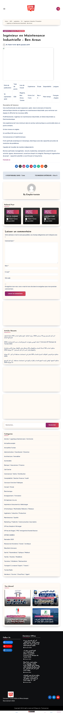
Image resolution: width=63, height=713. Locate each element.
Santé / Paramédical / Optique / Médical (17, 552)
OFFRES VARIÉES (9, 535)
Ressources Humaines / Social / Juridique (17, 544)
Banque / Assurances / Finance (14, 465)
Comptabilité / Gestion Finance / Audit (16, 478)
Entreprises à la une (10, 500)
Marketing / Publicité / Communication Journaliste (20, 522)
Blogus (36, 708)
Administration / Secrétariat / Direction (16, 452)
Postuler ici (6, 160)
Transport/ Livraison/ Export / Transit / (16, 565)
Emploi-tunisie (12, 44)
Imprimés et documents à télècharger (16, 504)
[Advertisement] (31, 313)
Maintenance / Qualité (11, 517)
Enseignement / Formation (12, 496)
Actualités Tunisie (10, 447)
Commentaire (9, 241)
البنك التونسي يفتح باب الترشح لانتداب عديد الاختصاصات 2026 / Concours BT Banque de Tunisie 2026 (30, 654)
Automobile (7, 461)
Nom (7, 266)
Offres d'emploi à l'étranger (13, 526)
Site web (7, 278)
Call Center (7, 469)
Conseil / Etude (9, 487)
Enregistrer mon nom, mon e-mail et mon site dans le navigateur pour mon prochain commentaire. (31, 288)
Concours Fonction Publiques (13, 482)
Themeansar (44, 708)
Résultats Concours (10, 548)
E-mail (7, 272)
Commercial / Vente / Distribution (15, 474)
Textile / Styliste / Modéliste (13, 557)
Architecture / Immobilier (12, 456)
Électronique (8, 491)
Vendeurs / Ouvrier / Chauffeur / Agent (17, 574)
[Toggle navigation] (4, 9)
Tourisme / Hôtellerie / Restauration (15, 561)
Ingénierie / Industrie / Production (14, 31)
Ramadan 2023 (9, 539)
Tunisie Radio (8, 570)
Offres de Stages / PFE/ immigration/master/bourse (20, 530)
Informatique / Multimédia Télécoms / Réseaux (19, 509)
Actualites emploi (9, 443)
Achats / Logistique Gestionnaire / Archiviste (18, 439)
